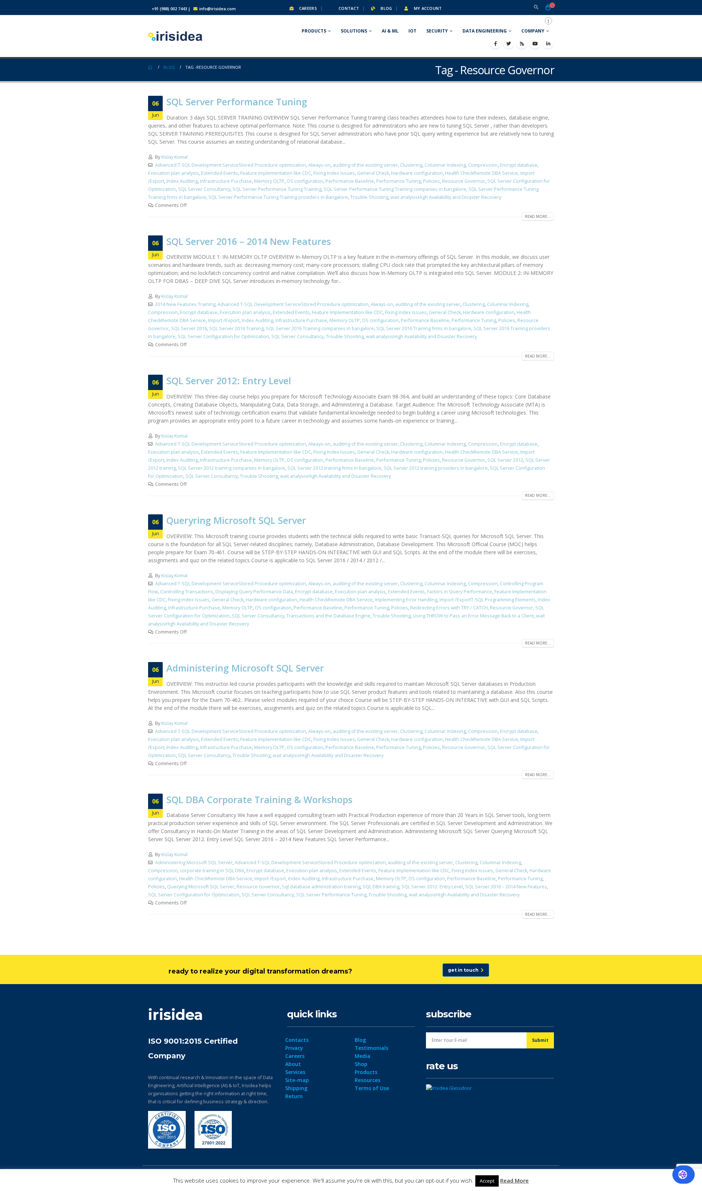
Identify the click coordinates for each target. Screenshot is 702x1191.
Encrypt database (518, 165)
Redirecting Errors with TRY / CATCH (449, 608)
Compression (483, 165)
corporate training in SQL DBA (212, 870)
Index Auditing (182, 181)
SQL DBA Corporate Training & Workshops (259, 799)
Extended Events (219, 173)
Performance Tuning (398, 181)
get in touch (464, 970)
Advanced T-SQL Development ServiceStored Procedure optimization (230, 165)
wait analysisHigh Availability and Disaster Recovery (445, 197)
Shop (361, 1063)
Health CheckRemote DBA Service (481, 173)
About (293, 1063)
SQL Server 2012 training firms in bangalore (334, 468)
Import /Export (223, 320)
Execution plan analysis (173, 173)
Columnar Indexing (445, 165)
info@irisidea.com (217, 8)
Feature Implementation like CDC (275, 173)
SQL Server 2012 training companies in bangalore (231, 468)
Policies (431, 181)
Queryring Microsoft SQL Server (236, 520)
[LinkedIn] (548, 43)
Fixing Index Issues (334, 173)
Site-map (297, 1080)
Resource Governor (463, 181)
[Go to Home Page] (150, 67)
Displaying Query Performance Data (254, 592)
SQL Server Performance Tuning (236, 101)
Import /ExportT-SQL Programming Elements (487, 600)
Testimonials (371, 1047)
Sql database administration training (321, 887)
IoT (412, 31)
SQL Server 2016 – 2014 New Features (248, 241)
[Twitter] (508, 43)
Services (295, 1072)
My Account (427, 8)
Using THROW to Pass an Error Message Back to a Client (473, 616)
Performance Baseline (349, 181)
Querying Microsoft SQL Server (200, 887)
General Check (373, 173)
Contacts (297, 1039)
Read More (514, 1180)
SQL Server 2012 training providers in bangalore (436, 468)
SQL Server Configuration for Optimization (223, 336)
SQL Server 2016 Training (236, 328)
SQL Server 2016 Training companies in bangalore (320, 328)
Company (532, 31)
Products (314, 31)
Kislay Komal (174, 157)
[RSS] (521, 43)
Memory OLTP (269, 181)
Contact (348, 8)
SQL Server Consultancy (204, 189)
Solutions (354, 31)
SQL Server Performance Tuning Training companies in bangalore (395, 189)
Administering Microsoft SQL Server (245, 668)
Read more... (538, 216)
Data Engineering (485, 31)
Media (362, 1055)
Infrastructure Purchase (226, 181)
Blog (386, 8)
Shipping (296, 1088)
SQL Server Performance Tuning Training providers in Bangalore (278, 197)
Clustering (411, 165)
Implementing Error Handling (406, 600)
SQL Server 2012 (505, 460)
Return (294, 1096)
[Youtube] (534, 43)
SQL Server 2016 (189, 328)
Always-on (319, 165)
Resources (367, 1080)
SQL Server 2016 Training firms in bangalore (423, 328)
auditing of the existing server (365, 165)
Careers (307, 8)
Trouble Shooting (369, 197)
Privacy (294, 1047)
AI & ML (390, 31)
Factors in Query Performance (459, 592)
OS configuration (305, 181)
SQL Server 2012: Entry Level (228, 380)
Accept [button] (487, 1180)
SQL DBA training (381, 887)
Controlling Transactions (186, 592)
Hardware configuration (417, 173)
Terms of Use (372, 1088)
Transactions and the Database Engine (328, 616)
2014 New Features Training (185, 304)
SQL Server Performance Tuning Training (277, 189)
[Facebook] (495, 43)
